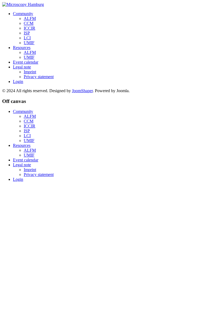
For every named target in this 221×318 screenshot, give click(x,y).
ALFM (30, 18)
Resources (21, 47)
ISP (27, 33)
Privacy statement (39, 76)
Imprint (30, 72)
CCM (28, 23)
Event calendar (25, 62)
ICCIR (29, 28)
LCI (27, 38)
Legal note (22, 67)
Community (23, 13)
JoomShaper (82, 90)
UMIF (29, 42)
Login (18, 81)
